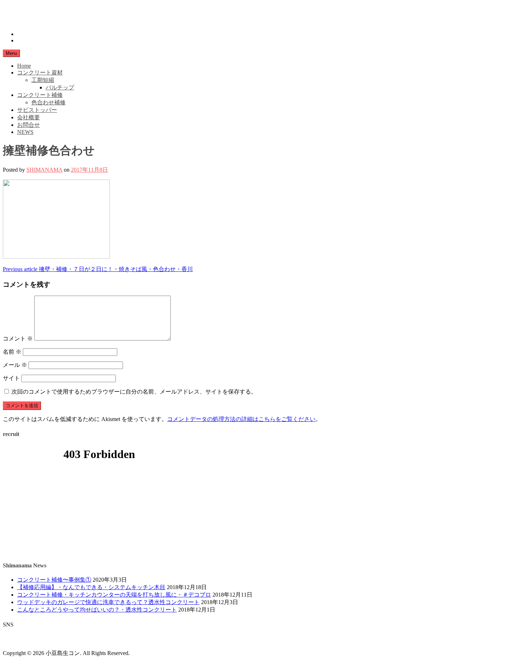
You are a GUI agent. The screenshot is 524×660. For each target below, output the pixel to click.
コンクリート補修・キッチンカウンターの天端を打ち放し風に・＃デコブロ (114, 595)
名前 (12, 352)
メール (15, 365)
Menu (11, 53)
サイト (11, 378)
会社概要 (28, 117)
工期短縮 (42, 80)
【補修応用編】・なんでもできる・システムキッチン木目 (91, 587)
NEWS (25, 132)
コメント (18, 339)
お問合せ (28, 125)
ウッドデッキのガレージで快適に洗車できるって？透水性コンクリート (108, 602)
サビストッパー (37, 110)
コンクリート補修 (40, 95)
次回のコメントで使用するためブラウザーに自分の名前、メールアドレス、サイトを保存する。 (134, 392)
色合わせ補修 (48, 102)
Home (24, 66)
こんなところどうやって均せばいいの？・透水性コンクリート (97, 610)
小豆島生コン (20, 9)
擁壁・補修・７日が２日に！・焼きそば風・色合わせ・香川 (98, 269)
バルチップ (60, 87)
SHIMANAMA (44, 170)
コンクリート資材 (40, 72)
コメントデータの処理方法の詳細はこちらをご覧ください (241, 419)
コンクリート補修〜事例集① (54, 580)
